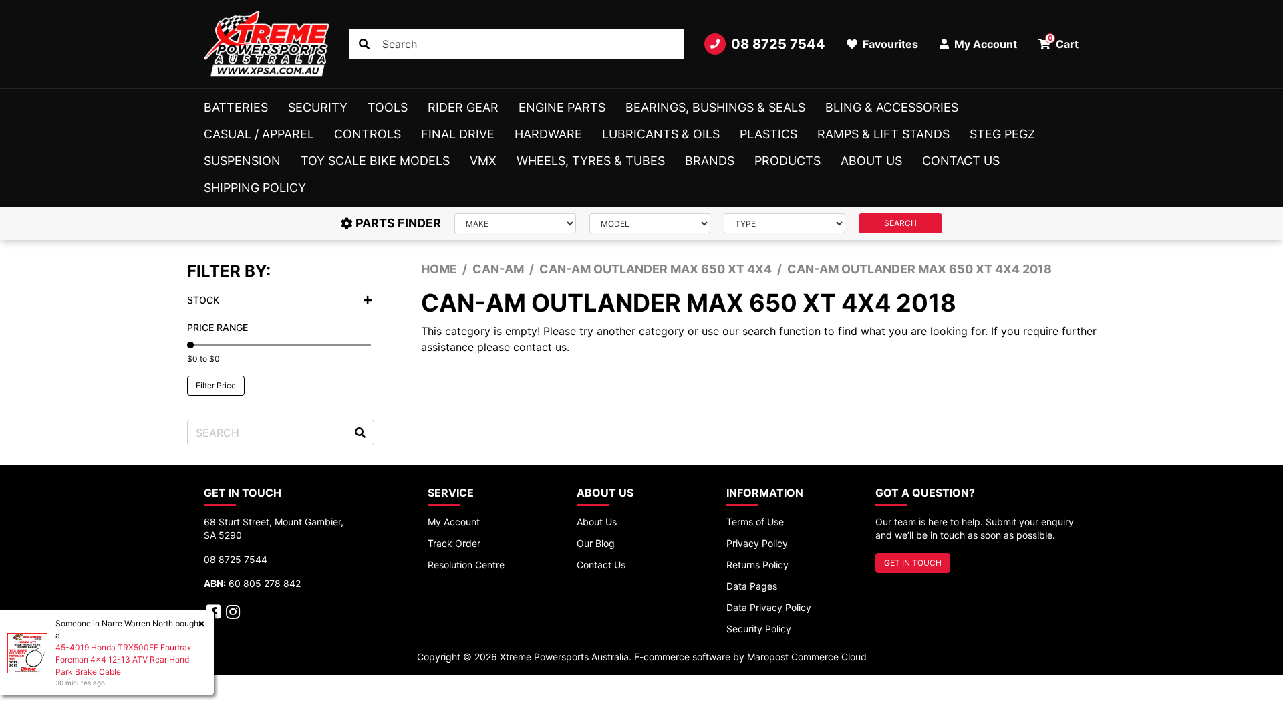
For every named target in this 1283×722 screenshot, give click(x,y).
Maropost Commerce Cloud (807, 657)
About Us (871, 161)
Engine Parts (562, 107)
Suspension (242, 161)
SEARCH (900, 223)
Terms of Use (755, 521)
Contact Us (961, 161)
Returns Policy (757, 564)
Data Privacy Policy (768, 607)
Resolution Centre (466, 564)
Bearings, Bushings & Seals (715, 107)
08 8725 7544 (778, 44)
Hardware (548, 134)
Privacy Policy (757, 543)
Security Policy (758, 628)
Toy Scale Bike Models (375, 161)
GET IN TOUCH (913, 563)
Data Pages (751, 586)
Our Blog (596, 543)
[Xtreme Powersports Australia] (266, 44)
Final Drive (457, 134)
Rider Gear (463, 107)
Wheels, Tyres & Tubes (591, 161)
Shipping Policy (255, 187)
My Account (454, 521)
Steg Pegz (1002, 134)
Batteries (236, 107)
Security (317, 107)
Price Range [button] (217, 327)
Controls (367, 134)
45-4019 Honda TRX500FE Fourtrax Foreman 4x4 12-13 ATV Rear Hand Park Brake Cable (123, 659)
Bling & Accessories (891, 107)
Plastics (768, 134)
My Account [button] (984, 44)
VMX (483, 161)
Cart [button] (1063, 42)
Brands (709, 161)
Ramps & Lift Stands (883, 134)
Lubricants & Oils (661, 134)
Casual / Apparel (259, 134)
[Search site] (364, 44)
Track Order (454, 543)
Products (787, 161)
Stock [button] (203, 300)
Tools (388, 107)
